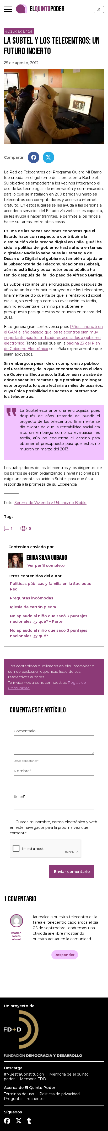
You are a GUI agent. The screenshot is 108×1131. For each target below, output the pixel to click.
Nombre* (22, 770)
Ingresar (99, 9)
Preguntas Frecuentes (24, 1098)
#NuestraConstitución (24, 1074)
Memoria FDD (33, 1079)
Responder (65, 955)
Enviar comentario (72, 871)
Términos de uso (19, 1094)
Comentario (25, 730)
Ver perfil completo (45, 565)
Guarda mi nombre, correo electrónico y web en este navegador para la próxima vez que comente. (53, 827)
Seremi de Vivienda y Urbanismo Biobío (50, 502)
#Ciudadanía (19, 31)
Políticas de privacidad (59, 1094)
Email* (19, 796)
